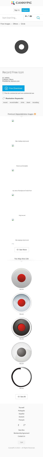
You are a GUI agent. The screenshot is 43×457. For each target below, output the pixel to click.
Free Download (15, 88)
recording (35, 102)
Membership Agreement (21, 433)
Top (21, 442)
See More (23, 250)
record (5, 102)
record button (14, 102)
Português (21, 411)
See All (23, 397)
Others (11, 79)
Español (21, 414)
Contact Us (21, 436)
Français (21, 420)
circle (22, 102)
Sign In (17, 10)
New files (21, 430)
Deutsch (21, 417)
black (28, 102)
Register (25, 10)
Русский (21, 407)
